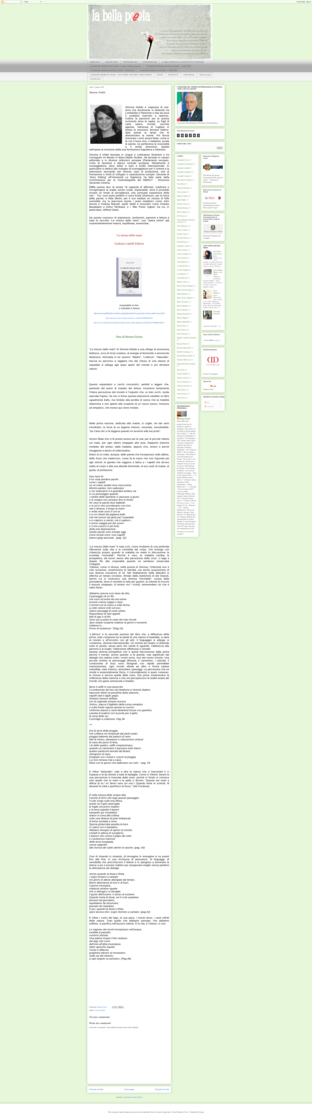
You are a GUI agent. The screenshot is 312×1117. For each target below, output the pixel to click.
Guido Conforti (182, 250)
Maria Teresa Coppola (184, 298)
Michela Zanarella (183, 314)
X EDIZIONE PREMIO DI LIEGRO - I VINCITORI (158, 70)
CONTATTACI (95, 79)
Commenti (210, 406)
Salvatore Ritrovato (183, 360)
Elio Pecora (181, 216)
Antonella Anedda (183, 168)
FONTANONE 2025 (130, 62)
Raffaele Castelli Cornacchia (186, 337)
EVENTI (160, 75)
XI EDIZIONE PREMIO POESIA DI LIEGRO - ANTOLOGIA (112, 70)
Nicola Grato (181, 326)
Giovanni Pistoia (182, 238)
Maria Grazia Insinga (184, 290)
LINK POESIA (189, 75)
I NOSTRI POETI (111, 62)
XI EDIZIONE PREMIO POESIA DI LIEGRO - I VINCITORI (168, 66)
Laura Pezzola (182, 258)
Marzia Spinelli (182, 310)
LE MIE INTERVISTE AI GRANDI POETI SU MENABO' (183, 62)
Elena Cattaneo (182, 212)
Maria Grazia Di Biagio (185, 286)
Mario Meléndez (182, 306)
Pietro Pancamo (182, 334)
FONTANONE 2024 (150, 62)
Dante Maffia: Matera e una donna (218, 272)
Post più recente (96, 1089)
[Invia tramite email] (113, 1007)
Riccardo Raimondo (184, 348)
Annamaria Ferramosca (185, 164)
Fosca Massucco (182, 226)
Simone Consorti (183, 378)
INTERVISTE (173, 75)
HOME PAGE (95, 62)
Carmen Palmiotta (183, 188)
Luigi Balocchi (182, 278)
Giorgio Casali (182, 234)
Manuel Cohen (182, 282)
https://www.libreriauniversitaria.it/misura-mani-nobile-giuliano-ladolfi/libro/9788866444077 (129, 323)
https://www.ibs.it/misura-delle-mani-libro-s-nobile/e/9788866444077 (129, 318)
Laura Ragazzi (182, 262)
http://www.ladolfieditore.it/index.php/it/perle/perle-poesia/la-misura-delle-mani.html (129, 313)
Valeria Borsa (181, 389)
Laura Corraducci (183, 254)
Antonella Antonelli (184, 172)
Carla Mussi (181, 184)
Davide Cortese (182, 204)
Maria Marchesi (182, 294)
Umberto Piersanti (183, 386)
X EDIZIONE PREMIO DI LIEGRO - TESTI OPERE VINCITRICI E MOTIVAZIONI (120, 75)
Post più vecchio (162, 1089)
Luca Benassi (181, 274)
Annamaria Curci (183, 160)
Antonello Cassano (183, 176)
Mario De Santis (182, 302)
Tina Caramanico (183, 382)
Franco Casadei (182, 230)
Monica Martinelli (183, 322)
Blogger (201, 1112)
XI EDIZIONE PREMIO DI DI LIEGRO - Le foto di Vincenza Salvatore (115, 66)
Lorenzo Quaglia (183, 270)
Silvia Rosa (181, 370)
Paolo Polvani (182, 330)
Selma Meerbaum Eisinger (186, 364)
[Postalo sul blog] (115, 1007)
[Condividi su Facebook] (120, 1007)
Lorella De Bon (182, 266)
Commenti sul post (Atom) (133, 1097)
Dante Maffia (181, 200)
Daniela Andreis (182, 196)
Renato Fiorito (182, 344)
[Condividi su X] (118, 1007)
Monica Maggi (182, 318)
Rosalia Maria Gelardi (184, 356)
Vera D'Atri (181, 398)
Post (208, 402)
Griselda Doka (182, 242)
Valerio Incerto (182, 394)
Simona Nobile (100, 1010)
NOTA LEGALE (205, 75)
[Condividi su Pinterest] (122, 1007)
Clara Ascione (182, 192)
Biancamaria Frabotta (184, 180)
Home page (129, 1089)
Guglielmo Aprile (183, 246)
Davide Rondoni (182, 208)
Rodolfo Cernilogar (183, 352)
